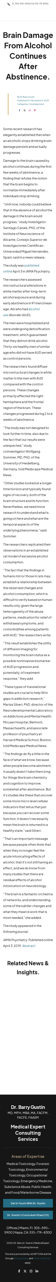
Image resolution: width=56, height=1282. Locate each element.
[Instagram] (31, 1271)
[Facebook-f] (19, 1271)
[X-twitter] (25, 1271)
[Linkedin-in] (36, 1271)
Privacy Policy (21, 1258)
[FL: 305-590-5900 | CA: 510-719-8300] (9, 4)
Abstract (28, 946)
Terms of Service (42, 1258)
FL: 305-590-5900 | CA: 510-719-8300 (30, 3)
